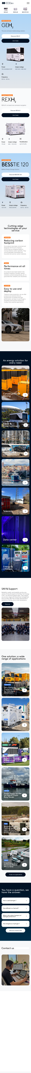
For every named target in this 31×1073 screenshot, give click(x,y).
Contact (26, 1069)
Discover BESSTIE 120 (15, 174)
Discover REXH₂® (15, 110)
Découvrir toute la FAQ (15, 930)
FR (2, 1069)
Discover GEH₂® (15, 36)
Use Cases (15, 41)
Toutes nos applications (15, 874)
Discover (7, 604)
